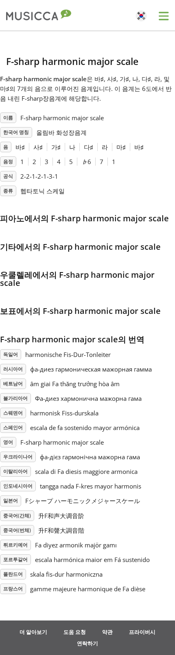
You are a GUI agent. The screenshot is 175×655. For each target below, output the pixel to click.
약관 (107, 632)
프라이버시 (142, 632)
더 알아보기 (33, 632)
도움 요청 (74, 632)
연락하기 (87, 643)
